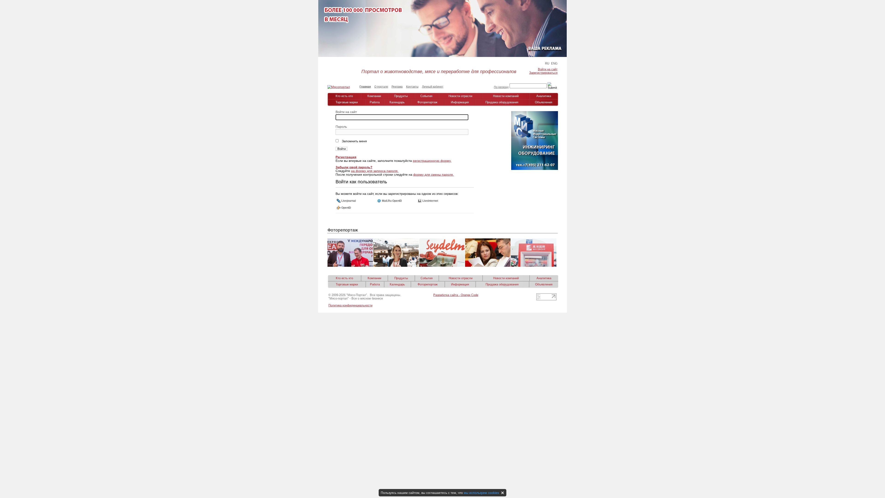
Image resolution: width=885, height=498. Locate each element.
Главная (365, 86)
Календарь (397, 102)
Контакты (412, 86)
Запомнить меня (354, 141)
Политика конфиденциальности (350, 305)
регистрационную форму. (432, 161)
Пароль (341, 126)
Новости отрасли (460, 96)
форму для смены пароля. (433, 174)
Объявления (543, 102)
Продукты (401, 96)
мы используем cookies (481, 493)
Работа (375, 102)
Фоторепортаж (427, 102)
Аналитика (543, 96)
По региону (501, 87)
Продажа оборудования (501, 102)
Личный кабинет (432, 86)
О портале (381, 86)
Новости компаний (506, 96)
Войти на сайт (548, 69)
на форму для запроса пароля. (374, 171)
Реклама (397, 86)
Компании (374, 96)
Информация (460, 102)
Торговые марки (347, 102)
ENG (554, 63)
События (426, 96)
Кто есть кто (344, 96)
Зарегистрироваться (543, 72)
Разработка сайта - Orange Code (455, 295)
